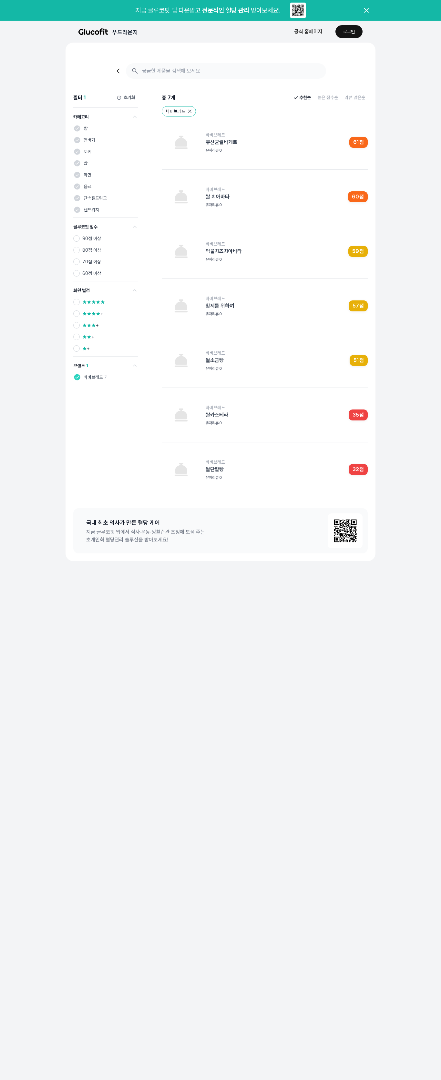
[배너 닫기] (366, 10)
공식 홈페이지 (308, 31)
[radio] (76, 238)
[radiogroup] (105, 256)
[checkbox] (77, 128)
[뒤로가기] (119, 71)
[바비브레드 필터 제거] (190, 111)
